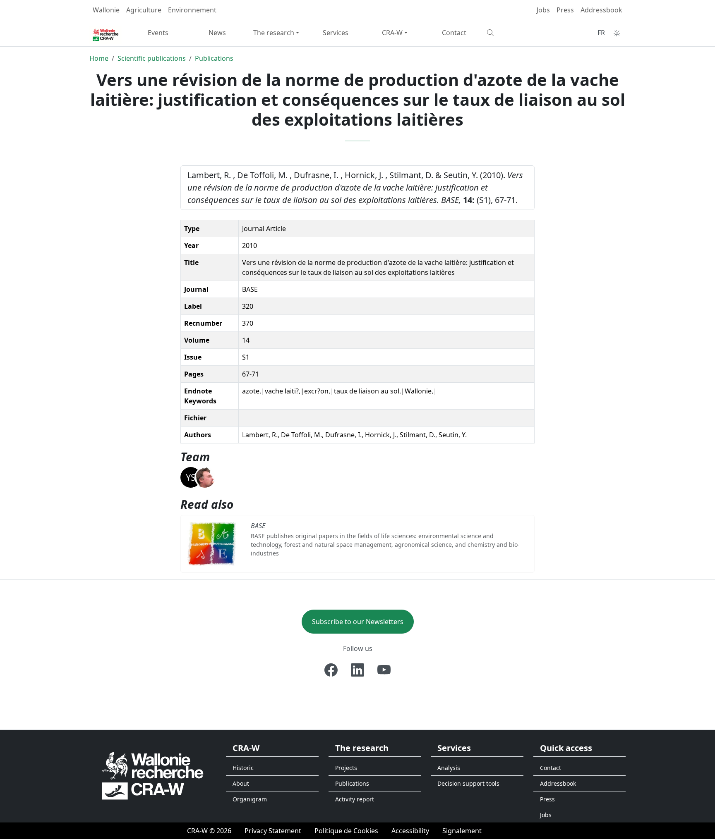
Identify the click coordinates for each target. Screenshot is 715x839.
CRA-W (392, 32)
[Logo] (152, 775)
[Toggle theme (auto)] (617, 33)
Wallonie (106, 9)
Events (158, 32)
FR (601, 32)
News (217, 32)
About (241, 783)
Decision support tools (468, 783)
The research (273, 32)
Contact (454, 32)
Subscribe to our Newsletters (357, 621)
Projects (346, 768)
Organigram (250, 799)
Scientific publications (152, 58)
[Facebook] (331, 670)
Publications (214, 58)
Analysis (448, 768)
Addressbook (601, 9)
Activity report (354, 799)
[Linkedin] (357, 670)
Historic (243, 768)
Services (335, 32)
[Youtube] (384, 670)
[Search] (513, 32)
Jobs (543, 9)
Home (98, 58)
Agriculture (143, 9)
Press (565, 9)
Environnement (192, 9)
